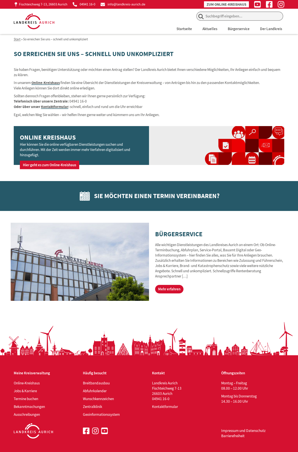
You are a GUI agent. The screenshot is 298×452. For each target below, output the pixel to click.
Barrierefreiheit (233, 435)
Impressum (230, 430)
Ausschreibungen (27, 414)
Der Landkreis (271, 28)
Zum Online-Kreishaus (226, 4)
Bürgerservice (239, 28)
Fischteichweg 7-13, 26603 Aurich (43, 4)
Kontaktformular (54, 106)
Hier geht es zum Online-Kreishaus (49, 165)
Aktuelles (209, 28)
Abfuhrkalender (95, 391)
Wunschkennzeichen (98, 398)
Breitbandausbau (96, 383)
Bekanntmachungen (29, 406)
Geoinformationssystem (101, 414)
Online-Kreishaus (45, 82)
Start (17, 39)
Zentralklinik (92, 406)
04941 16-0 (87, 4)
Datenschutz (255, 430)
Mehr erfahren (169, 289)
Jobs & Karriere (25, 391)
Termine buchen (26, 398)
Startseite (184, 28)
